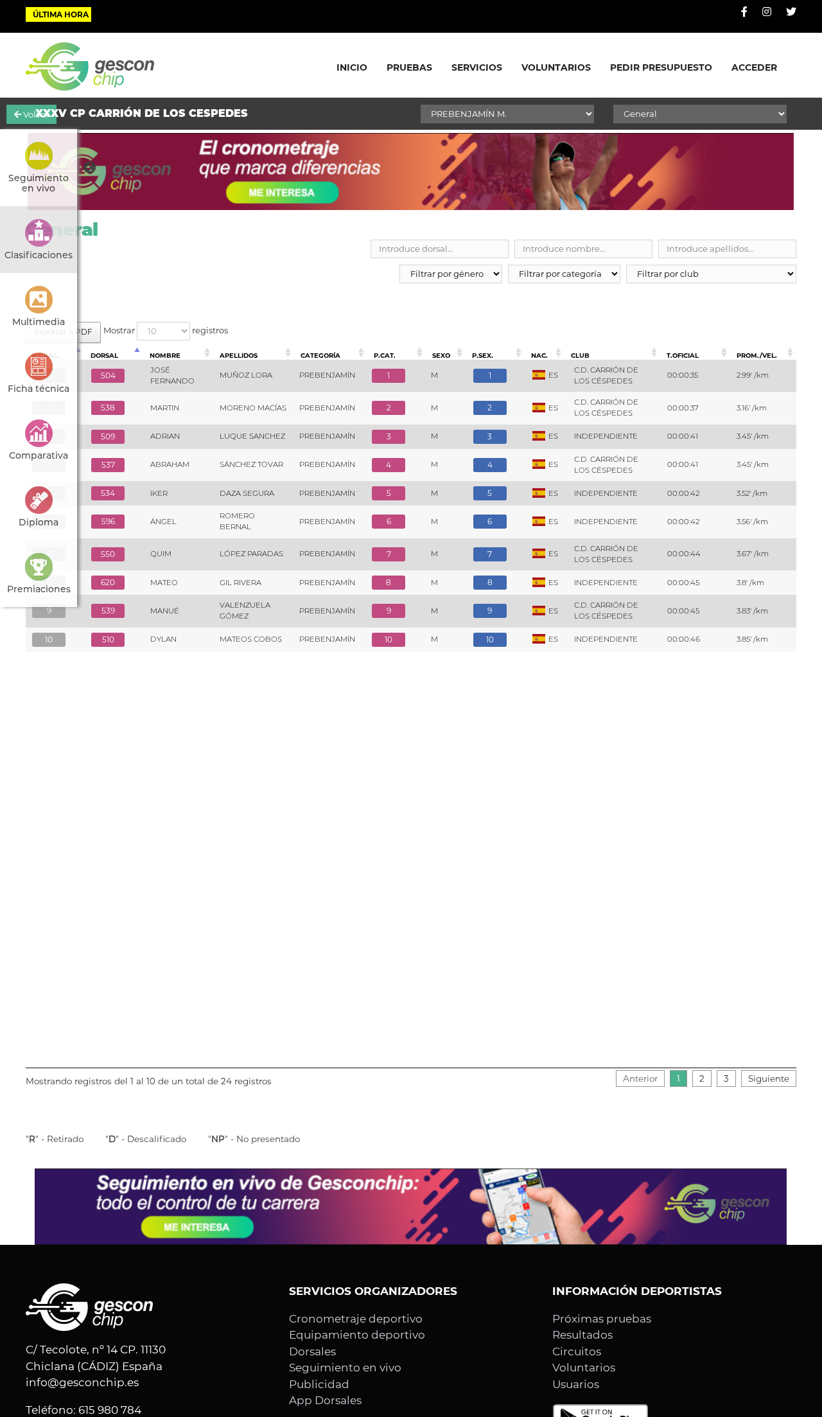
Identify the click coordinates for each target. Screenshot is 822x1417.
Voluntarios (583, 1367)
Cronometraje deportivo (356, 1318)
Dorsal (104, 355)
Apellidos (239, 355)
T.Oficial (683, 355)
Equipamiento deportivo (357, 1334)
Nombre (165, 355)
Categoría (320, 355)
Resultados (582, 1334)
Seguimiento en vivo (345, 1367)
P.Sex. (482, 355)
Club (580, 355)
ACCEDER (754, 67)
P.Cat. (385, 355)
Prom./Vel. (757, 355)
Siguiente (768, 1078)
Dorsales (312, 1351)
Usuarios (575, 1384)
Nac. (539, 355)
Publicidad (319, 1384)
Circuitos (576, 1351)
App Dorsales (325, 1400)
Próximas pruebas (601, 1318)
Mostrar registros (165, 330)
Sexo (441, 355)
